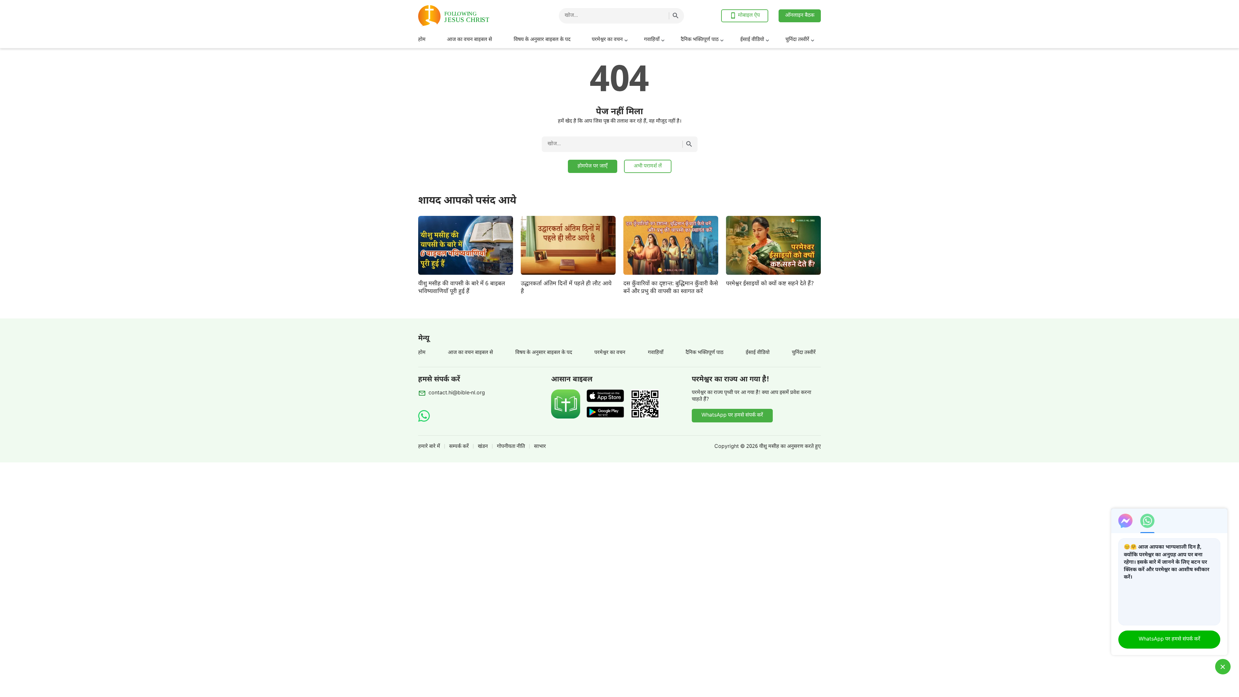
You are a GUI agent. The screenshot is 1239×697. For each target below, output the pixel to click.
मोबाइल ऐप (749, 15)
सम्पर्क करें (459, 446)
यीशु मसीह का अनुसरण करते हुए (790, 446)
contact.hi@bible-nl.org (456, 393)
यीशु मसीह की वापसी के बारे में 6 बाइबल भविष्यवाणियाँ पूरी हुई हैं (461, 287)
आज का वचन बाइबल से (469, 39)
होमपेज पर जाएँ (593, 166)
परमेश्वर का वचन (607, 39)
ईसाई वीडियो (752, 39)
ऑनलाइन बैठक (799, 15)
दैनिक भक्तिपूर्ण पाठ (700, 39)
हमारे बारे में (429, 446)
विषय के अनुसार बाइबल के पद (542, 39)
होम (422, 39)
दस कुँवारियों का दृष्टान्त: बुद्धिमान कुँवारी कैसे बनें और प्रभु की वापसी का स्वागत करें (670, 287)
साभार (540, 446)
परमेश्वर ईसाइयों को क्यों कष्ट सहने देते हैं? (770, 284)
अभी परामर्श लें (648, 166)
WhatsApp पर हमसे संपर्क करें (732, 415)
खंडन (483, 446)
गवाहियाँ (652, 39)
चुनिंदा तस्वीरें (797, 39)
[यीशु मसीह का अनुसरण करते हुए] (469, 15)
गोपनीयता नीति (511, 446)
